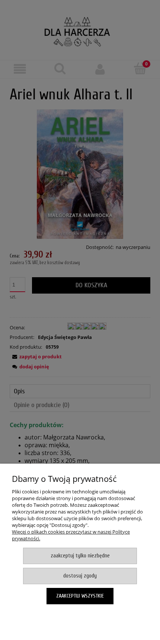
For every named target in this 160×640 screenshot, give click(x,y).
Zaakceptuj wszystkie (80, 596)
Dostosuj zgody (80, 576)
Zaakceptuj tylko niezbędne (80, 556)
